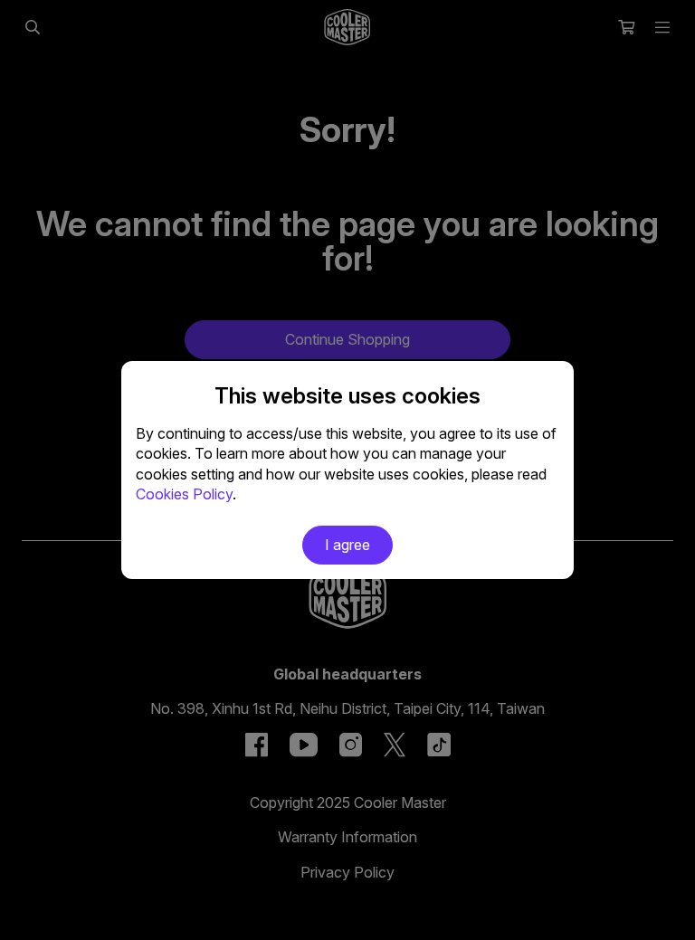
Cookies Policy (184, 494)
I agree (347, 545)
